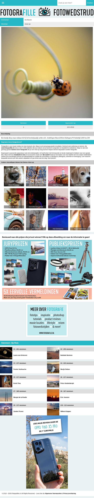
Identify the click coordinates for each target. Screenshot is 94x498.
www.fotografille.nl (7, 148)
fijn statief (46, 155)
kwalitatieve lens (20, 155)
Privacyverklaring (69, 493)
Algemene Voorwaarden (53, 493)
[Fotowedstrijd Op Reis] (47, 301)
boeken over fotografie (19, 150)
